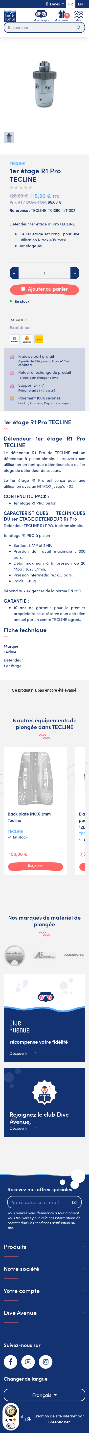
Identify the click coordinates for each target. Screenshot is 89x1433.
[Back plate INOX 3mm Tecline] (35, 811)
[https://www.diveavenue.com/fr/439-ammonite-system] (74, 955)
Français (42, 1394)
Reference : (20, 210)
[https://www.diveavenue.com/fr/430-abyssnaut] (15, 955)
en (80, 3)
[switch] (10, 1426)
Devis (55, 3)
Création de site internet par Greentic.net (58, 1418)
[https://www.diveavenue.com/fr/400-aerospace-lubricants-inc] (44, 955)
